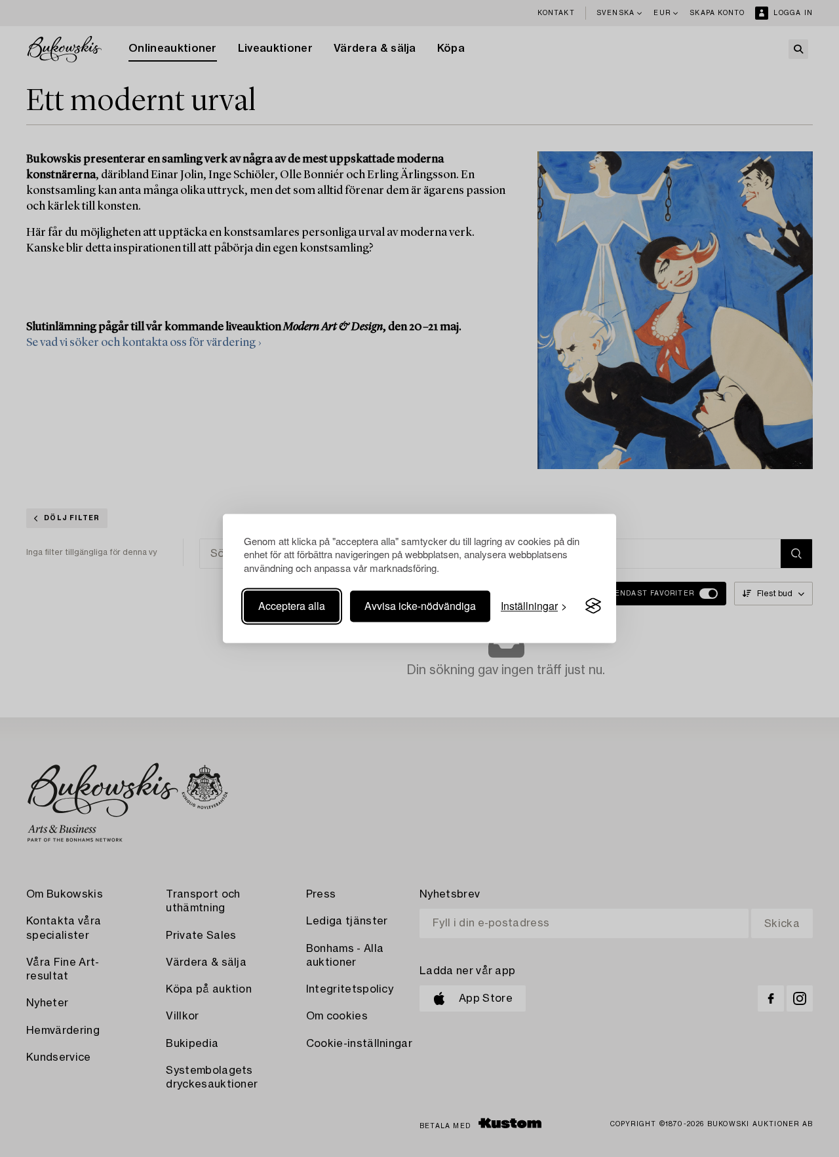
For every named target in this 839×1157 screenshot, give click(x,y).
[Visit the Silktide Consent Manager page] (593, 606)
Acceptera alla (291, 605)
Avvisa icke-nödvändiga (420, 605)
